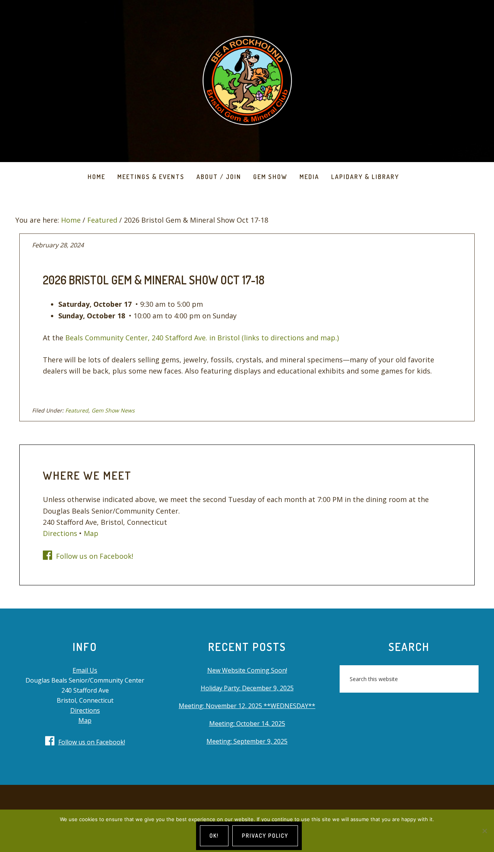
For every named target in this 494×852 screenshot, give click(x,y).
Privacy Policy (265, 835)
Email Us (85, 670)
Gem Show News (113, 410)
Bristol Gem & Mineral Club (247, 81)
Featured (76, 410)
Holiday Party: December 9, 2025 (247, 688)
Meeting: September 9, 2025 (247, 741)
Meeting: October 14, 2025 (247, 723)
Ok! (214, 835)
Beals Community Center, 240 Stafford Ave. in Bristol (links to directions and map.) (202, 337)
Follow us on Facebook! (94, 556)
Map (91, 533)
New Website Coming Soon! (247, 670)
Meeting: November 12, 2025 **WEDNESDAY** (247, 706)
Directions (60, 533)
